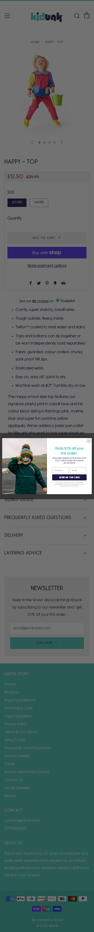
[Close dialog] (89, 441)
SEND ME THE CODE (69, 477)
